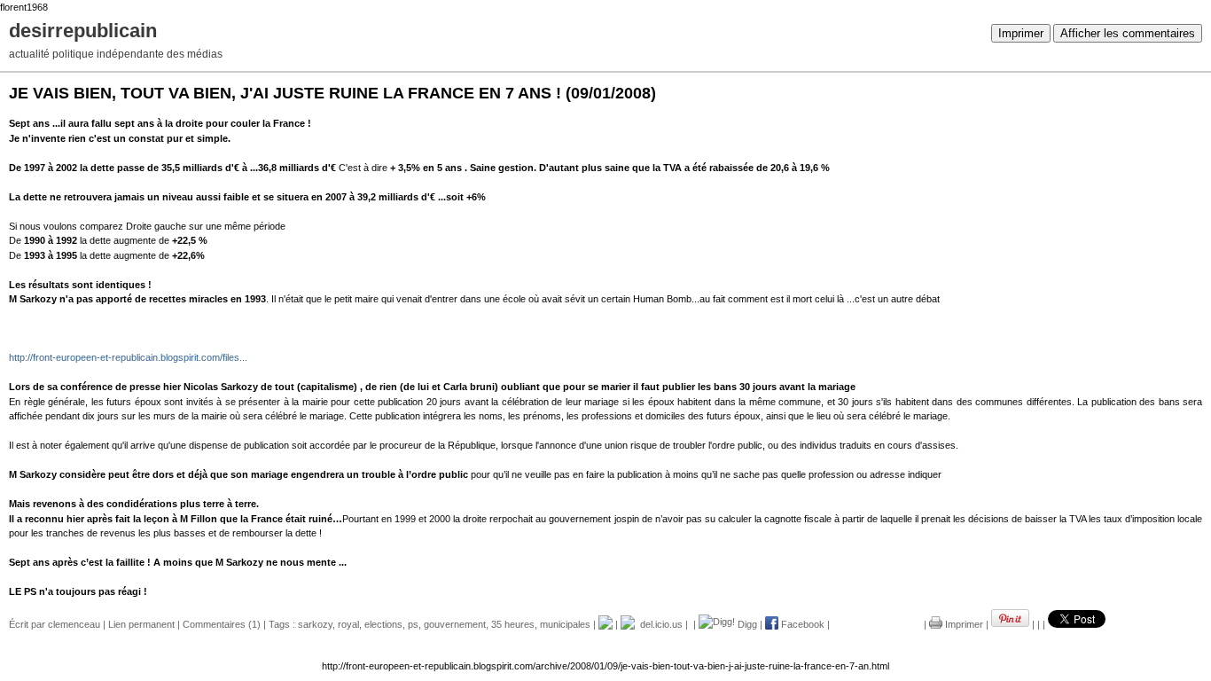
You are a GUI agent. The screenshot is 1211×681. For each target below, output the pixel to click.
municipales (565, 624)
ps (413, 624)
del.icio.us (659, 624)
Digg (746, 624)
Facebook (801, 624)
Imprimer (1020, 33)
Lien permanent (141, 624)
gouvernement (455, 624)
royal (348, 624)
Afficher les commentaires (1127, 33)
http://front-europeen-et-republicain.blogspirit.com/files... (128, 357)
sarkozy (315, 624)
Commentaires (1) (222, 624)
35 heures (513, 624)
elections (383, 624)
